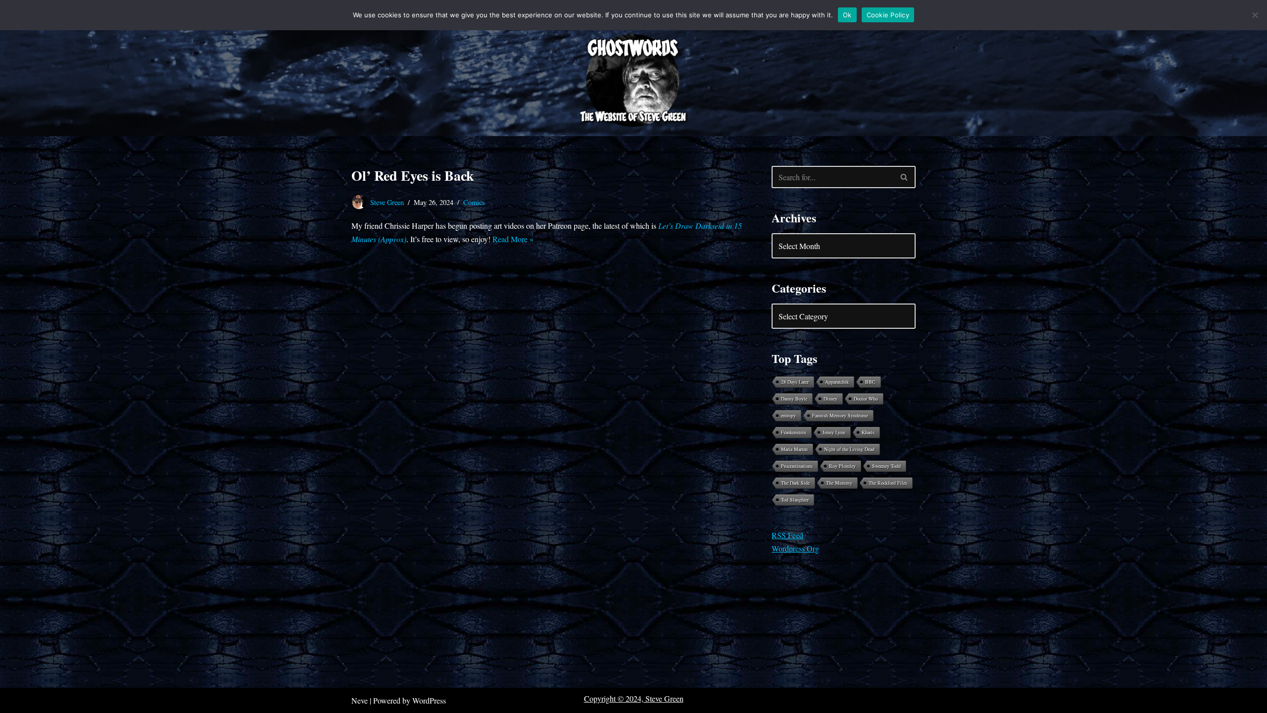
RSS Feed (787, 535)
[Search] (904, 177)
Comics (474, 202)
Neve (359, 700)
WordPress (429, 700)
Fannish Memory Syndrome (840, 415)
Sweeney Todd (886, 465)
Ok (847, 15)
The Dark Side (795, 482)
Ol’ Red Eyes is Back (412, 175)
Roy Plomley (842, 465)
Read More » (513, 239)
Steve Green (387, 202)
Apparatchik (837, 381)
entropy (788, 415)
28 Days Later (795, 381)
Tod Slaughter (795, 499)
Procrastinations (797, 465)
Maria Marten (794, 449)
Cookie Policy (888, 15)
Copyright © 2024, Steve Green (633, 698)
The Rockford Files (888, 482)
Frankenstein (793, 432)
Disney (830, 398)
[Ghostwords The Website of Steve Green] (633, 80)
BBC (870, 381)
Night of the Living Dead (849, 449)
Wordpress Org (795, 548)
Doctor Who (866, 398)
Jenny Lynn (834, 432)
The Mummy (839, 482)
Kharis (868, 432)
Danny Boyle (794, 398)
